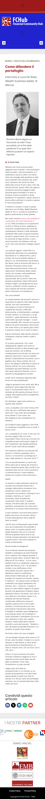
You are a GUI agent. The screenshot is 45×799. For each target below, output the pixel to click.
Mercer (15, 212)
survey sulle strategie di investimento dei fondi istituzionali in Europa (22, 221)
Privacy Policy (30, 791)
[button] (22, 5)
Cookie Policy (14, 791)
